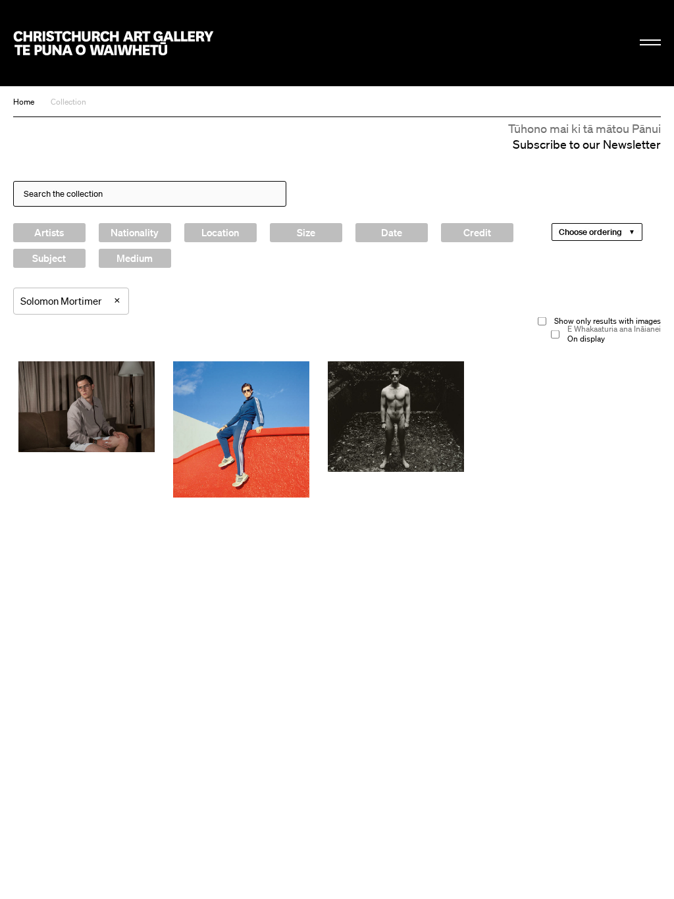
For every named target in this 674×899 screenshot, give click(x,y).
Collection (68, 101)
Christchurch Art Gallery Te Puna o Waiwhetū (113, 42)
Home (23, 101)
